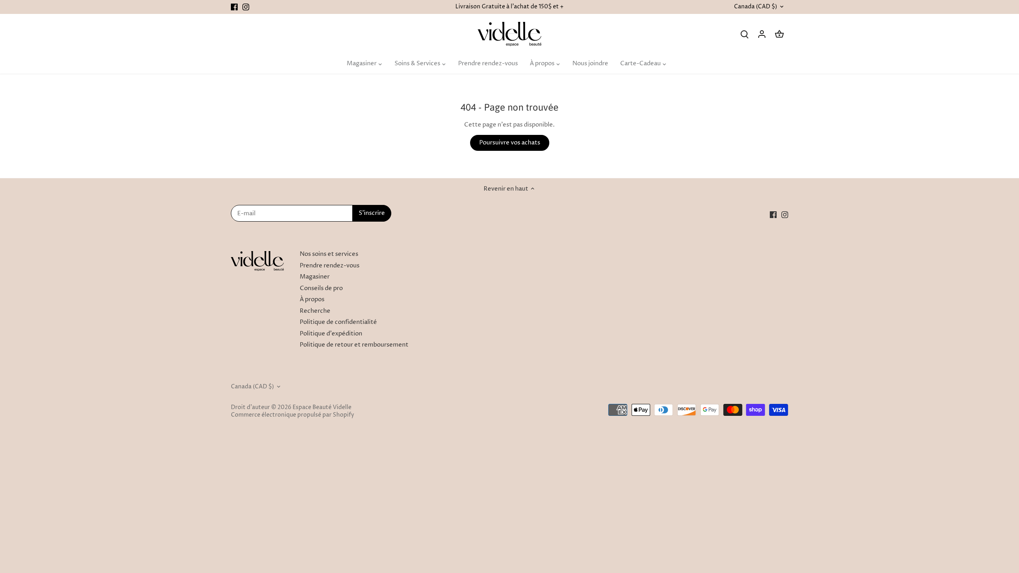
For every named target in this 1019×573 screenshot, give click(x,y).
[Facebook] (898, 534)
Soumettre (962, 509)
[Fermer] (992, 443)
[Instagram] (910, 534)
